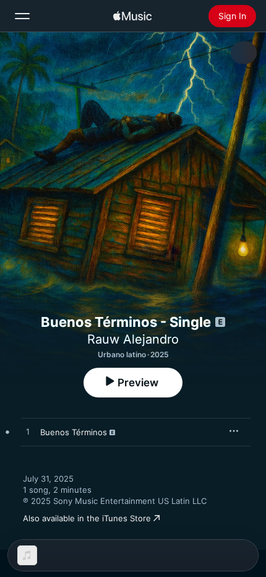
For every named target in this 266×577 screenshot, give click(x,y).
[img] (132, 16)
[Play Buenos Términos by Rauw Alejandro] (27, 432)
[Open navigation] (22, 16)
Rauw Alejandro (133, 339)
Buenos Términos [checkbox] (73, 432)
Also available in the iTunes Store (87, 518)
